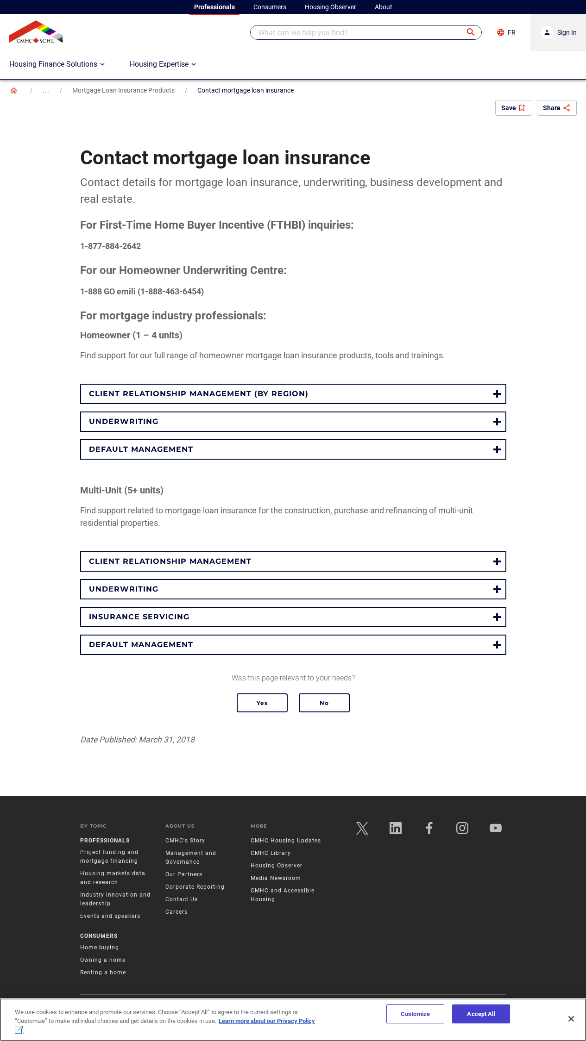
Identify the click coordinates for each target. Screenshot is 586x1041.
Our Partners (183, 874)
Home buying (99, 947)
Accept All (481, 1013)
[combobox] (366, 32)
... (46, 90)
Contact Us (181, 899)
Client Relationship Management (170, 561)
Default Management (141, 449)
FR (512, 32)
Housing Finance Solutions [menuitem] (53, 64)
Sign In (567, 32)
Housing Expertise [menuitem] (159, 64)
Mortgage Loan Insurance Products (123, 90)
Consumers (99, 936)
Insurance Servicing (139, 616)
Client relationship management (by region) (199, 393)
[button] (471, 32)
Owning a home (103, 960)
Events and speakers (110, 916)
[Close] (571, 1019)
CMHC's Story (185, 840)
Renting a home (103, 972)
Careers (176, 912)
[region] (293, 1019)
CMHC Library (271, 853)
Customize (415, 1013)
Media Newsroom (276, 878)
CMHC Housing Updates (286, 840)
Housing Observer (276, 865)
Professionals (105, 840)
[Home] (13, 90)
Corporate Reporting (195, 887)
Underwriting (123, 421)
